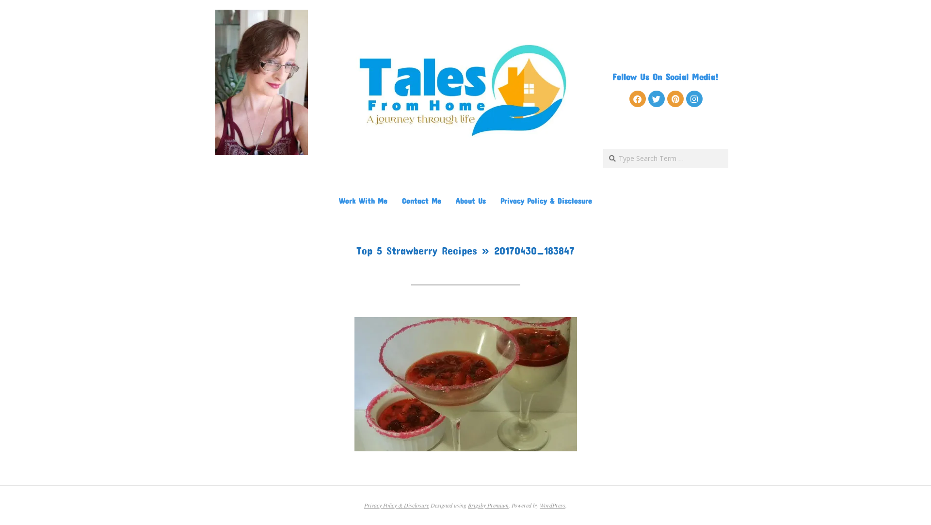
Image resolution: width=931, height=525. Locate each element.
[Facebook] (637, 99)
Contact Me (421, 200)
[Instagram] (694, 99)
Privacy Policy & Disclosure (546, 200)
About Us (471, 200)
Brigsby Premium (488, 505)
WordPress (552, 505)
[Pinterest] (675, 99)
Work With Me (363, 200)
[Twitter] (656, 99)
